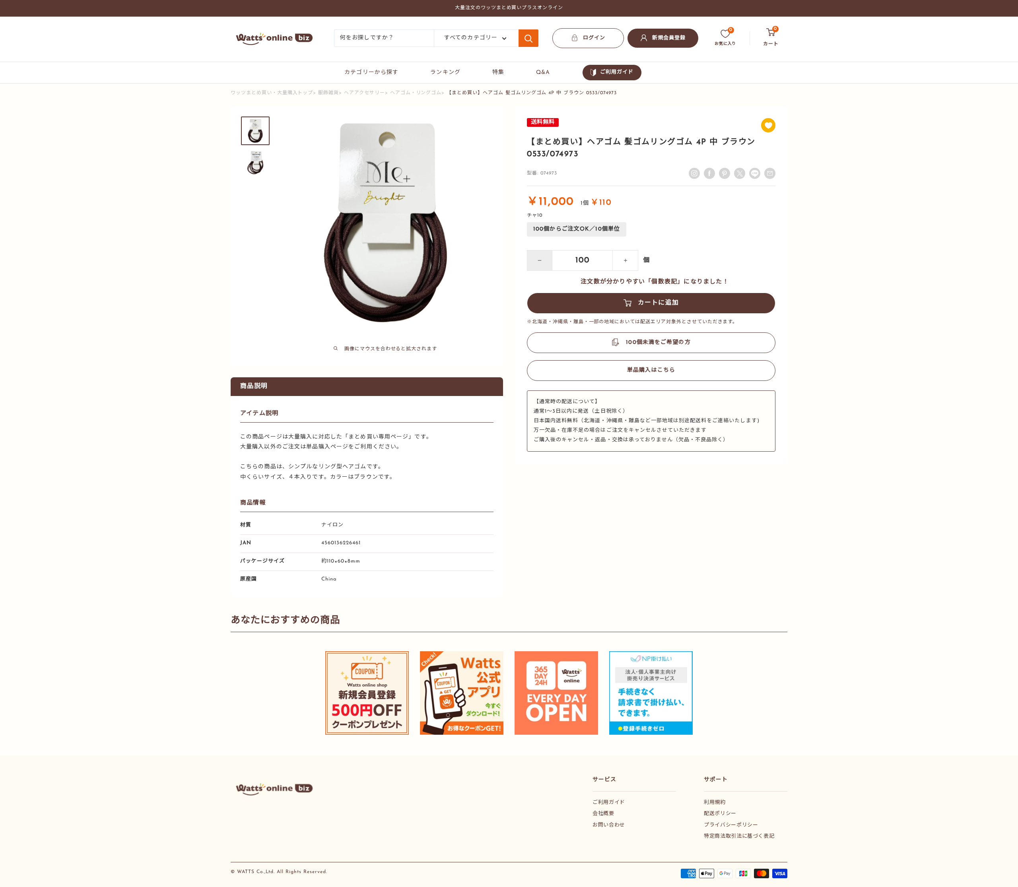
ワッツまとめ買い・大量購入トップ (272, 93)
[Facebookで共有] (709, 173)
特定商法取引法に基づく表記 (739, 836)
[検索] (528, 38)
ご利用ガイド (616, 72)
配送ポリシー (720, 813)
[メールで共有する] (754, 173)
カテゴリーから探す (371, 73)
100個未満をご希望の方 (658, 342)
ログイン (594, 38)
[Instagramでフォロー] (694, 173)
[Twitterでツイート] (739, 173)
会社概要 (603, 813)
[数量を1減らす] (539, 260)
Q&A (543, 73)
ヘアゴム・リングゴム (416, 93)
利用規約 (715, 802)
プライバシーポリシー (731, 825)
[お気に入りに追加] (768, 125)
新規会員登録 (669, 38)
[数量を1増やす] (625, 260)
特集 (498, 73)
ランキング (445, 73)
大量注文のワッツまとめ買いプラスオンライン (509, 8)
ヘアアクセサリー (364, 93)
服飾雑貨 (328, 93)
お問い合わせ (609, 825)
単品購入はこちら (651, 370)
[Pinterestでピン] (724, 173)
